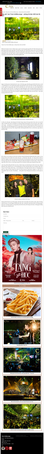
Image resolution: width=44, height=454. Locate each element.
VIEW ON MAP (38, 1)
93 (12, 42)
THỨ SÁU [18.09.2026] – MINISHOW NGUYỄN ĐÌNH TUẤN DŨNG (22, 283)
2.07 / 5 (9, 42)
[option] (22, 259)
